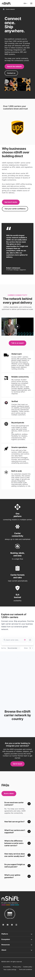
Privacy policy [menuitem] (17, 967)
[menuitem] (10, 969)
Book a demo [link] (9, 793)
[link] (10, 900)
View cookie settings (10, 969)
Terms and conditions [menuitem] (25, 969)
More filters (30, 639)
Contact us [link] (11, 73)
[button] (17, 803)
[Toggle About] (17, 950)
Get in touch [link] (17, 764)
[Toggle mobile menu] (31, 3)
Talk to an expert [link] (17, 343)
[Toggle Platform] (17, 933)
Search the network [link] (14, 66)
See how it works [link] (10, 202)
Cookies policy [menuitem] (27, 967)
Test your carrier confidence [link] (14, 209)
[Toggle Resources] (17, 944)
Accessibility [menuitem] (7, 967)
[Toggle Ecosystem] (17, 939)
